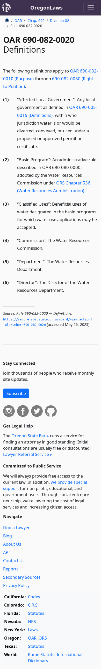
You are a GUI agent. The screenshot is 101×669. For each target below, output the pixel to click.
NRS (32, 621)
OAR (18, 20)
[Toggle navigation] (90, 8)
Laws (33, 630)
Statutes (36, 613)
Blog (7, 536)
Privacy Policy (16, 585)
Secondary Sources (22, 577)
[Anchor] (29, 86)
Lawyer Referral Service (26, 454)
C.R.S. (33, 605)
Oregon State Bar (28, 436)
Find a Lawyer (16, 527)
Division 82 (59, 20)
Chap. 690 (36, 20)
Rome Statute (41, 654)
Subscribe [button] (16, 393)
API (6, 552)
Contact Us (14, 560)
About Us (12, 544)
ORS (43, 638)
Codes (34, 597)
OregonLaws (46, 7)
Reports (11, 569)
